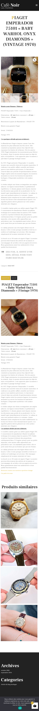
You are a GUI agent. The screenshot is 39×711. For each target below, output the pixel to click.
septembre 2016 (6, 673)
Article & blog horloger (9, 684)
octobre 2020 (5, 670)
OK (20, 708)
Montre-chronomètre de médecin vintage (19, 608)
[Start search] (36, 580)
